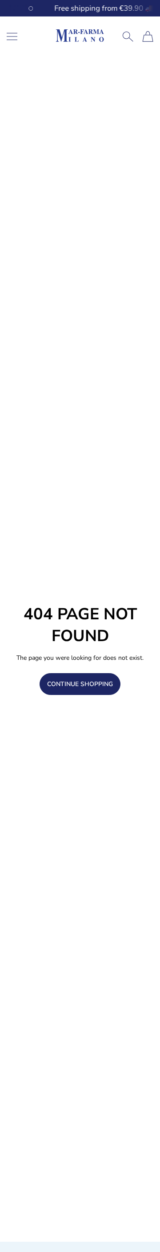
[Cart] (147, 36)
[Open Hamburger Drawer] (12, 36)
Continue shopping (80, 684)
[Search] (127, 36)
